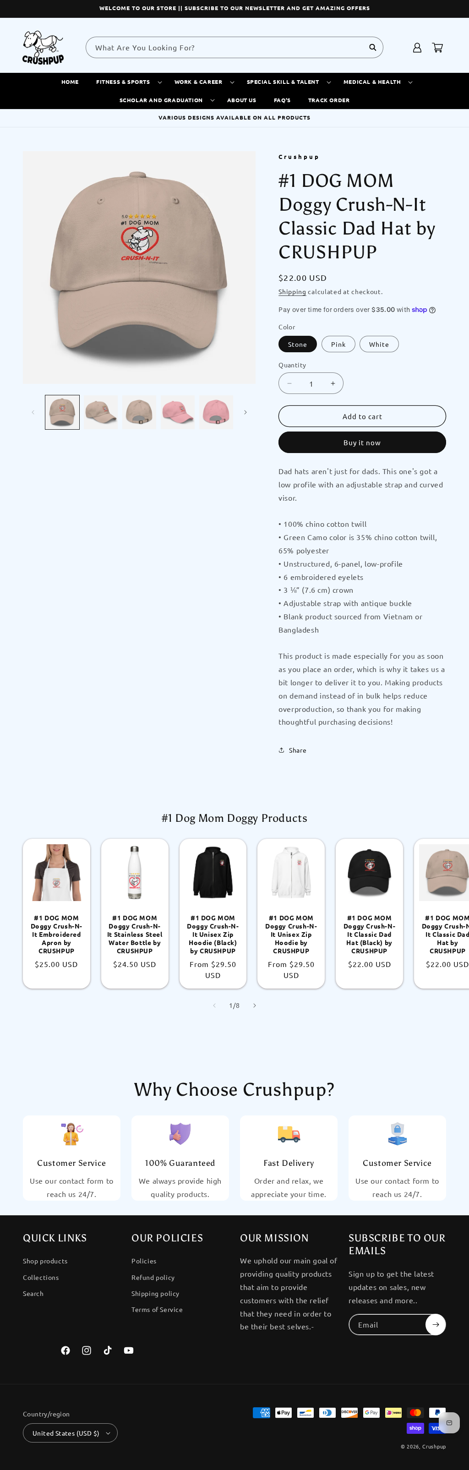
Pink (338, 344)
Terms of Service (157, 1309)
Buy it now (362, 442)
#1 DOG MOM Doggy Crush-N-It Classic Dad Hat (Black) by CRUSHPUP (369, 934)
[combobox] (234, 47)
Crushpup (434, 1446)
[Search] (373, 47)
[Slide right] (245, 412)
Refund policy (153, 1277)
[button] (126, 82)
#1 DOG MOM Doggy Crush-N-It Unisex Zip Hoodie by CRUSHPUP (291, 934)
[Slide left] (33, 412)
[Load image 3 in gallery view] (139, 412)
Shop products (45, 1261)
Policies (144, 1261)
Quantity (292, 365)
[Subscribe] (435, 1324)
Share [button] (297, 750)
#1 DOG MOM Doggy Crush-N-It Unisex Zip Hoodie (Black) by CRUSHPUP (213, 934)
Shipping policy (155, 1293)
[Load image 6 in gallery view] (216, 412)
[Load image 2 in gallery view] (101, 412)
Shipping (292, 291)
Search (33, 1293)
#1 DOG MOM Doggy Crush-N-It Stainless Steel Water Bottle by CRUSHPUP (135, 934)
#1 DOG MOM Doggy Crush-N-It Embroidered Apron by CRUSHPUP (56, 934)
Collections (41, 1277)
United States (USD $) (66, 1433)
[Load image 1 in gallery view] (62, 412)
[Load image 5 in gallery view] (178, 412)
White (379, 344)
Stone (297, 344)
